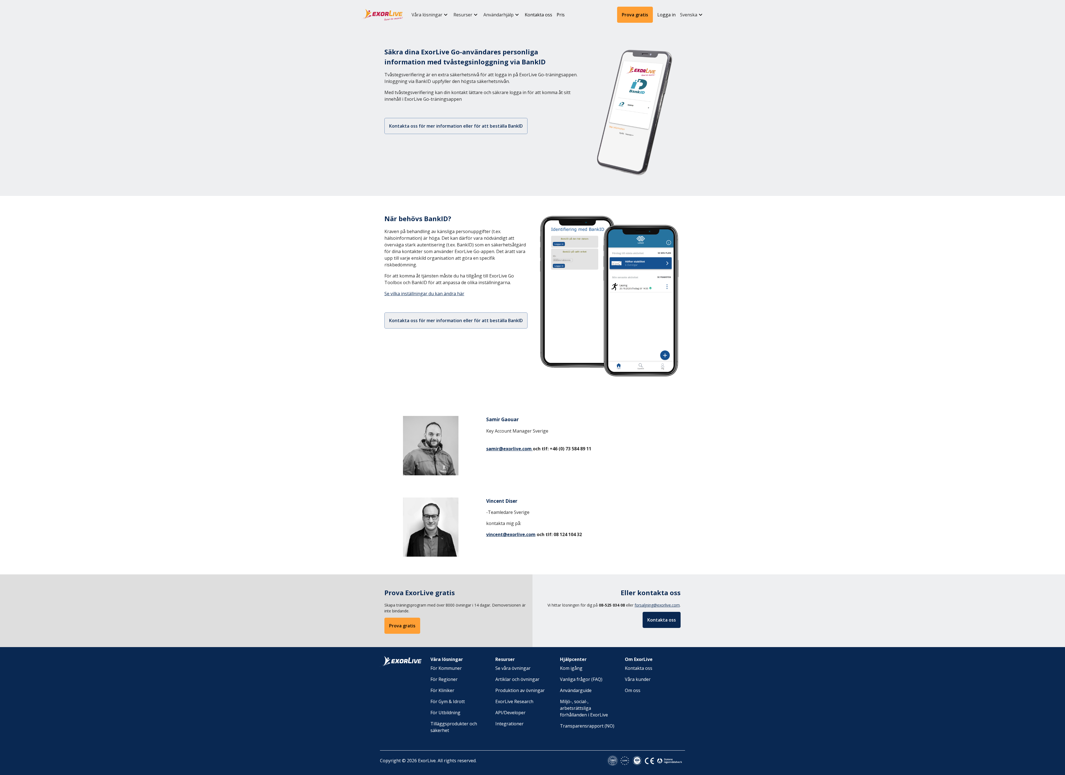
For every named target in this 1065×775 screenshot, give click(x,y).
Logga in (666, 15)
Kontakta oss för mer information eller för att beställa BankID (456, 126)
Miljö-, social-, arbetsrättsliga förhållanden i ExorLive (584, 708)
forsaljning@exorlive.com (657, 605)
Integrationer (509, 724)
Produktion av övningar (520, 690)
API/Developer (510, 713)
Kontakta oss (538, 15)
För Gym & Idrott (447, 701)
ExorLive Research (514, 701)
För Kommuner (446, 668)
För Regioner (444, 679)
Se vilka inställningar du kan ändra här (424, 294)
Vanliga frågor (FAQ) (581, 679)
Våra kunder (638, 679)
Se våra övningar (513, 668)
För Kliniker (442, 690)
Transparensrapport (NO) (587, 726)
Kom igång (571, 668)
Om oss (632, 690)
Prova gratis (635, 15)
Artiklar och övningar (517, 679)
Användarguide (576, 690)
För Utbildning (445, 713)
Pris (561, 15)
